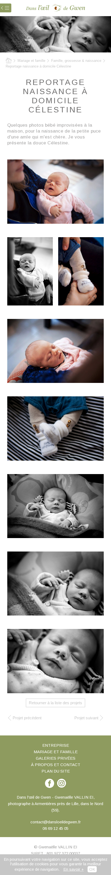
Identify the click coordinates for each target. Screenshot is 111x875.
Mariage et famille (31, 61)
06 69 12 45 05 (55, 828)
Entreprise (55, 745)
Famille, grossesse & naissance (76, 61)
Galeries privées (55, 758)
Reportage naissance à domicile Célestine (38, 66)
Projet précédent (27, 718)
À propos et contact (55, 764)
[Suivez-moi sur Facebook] (61, 783)
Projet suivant (86, 718)
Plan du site (55, 771)
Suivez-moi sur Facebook (49, 786)
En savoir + (73, 869)
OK (92, 869)
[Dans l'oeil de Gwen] (55, 8)
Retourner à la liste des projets (55, 702)
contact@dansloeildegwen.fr (55, 822)
